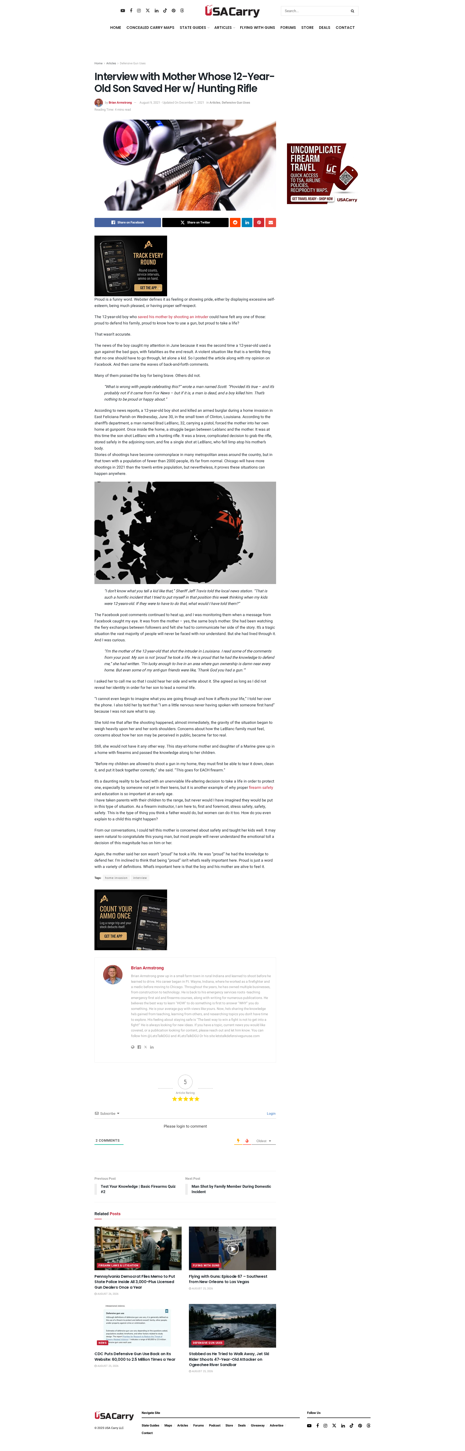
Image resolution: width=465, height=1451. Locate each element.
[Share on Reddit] (235, 222)
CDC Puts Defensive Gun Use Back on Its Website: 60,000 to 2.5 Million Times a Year (134, 1356)
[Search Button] (353, 11)
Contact (345, 27)
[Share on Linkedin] (247, 222)
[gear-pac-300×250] (323, 103)
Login (271, 1113)
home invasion (116, 878)
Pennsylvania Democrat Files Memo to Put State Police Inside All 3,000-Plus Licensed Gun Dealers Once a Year (134, 1282)
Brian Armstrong (120, 102)
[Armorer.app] (130, 265)
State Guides (150, 1425)
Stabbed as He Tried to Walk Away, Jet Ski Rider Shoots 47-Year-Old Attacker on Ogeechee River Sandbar (229, 1359)
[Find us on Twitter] (148, 11)
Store (229, 1425)
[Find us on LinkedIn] (156, 11)
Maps (168, 1425)
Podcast (214, 1425)
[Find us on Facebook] (131, 11)
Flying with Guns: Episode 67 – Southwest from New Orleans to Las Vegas (228, 1279)
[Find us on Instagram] (139, 11)
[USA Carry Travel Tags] (323, 173)
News (103, 1343)
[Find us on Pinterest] (173, 11)
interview (140, 878)
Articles (111, 63)
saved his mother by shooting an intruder (173, 317)
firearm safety (261, 788)
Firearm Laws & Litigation (119, 1265)
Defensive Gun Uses (133, 63)
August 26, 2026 (107, 1294)
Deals (242, 1425)
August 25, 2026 (202, 1288)
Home (115, 27)
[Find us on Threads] (182, 11)
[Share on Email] (270, 222)
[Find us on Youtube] (123, 11)
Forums (198, 1425)
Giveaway (258, 1425)
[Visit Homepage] (233, 11)
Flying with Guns (206, 1265)
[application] (185, 533)
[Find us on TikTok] (165, 11)
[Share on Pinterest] (259, 222)
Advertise (276, 1425)
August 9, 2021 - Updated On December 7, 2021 (172, 102)
